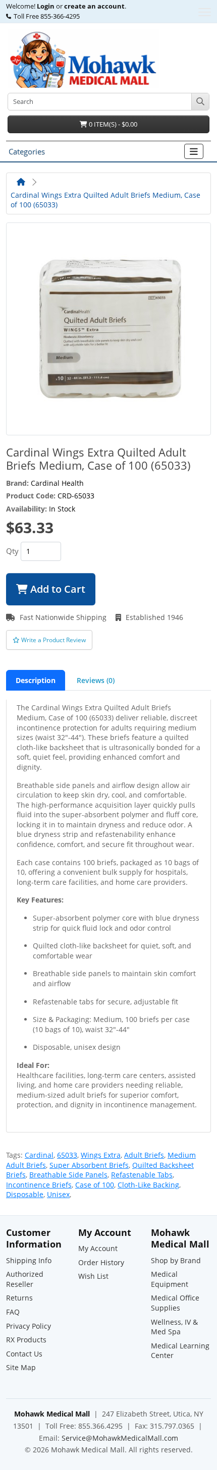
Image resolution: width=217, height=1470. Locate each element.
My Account (98, 1248)
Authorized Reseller (24, 1279)
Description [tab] (36, 680)
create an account (94, 7)
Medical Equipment (169, 1279)
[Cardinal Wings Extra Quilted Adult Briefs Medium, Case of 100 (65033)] (108, 328)
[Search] (200, 101)
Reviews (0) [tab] (96, 680)
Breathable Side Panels (68, 1174)
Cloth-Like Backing (148, 1185)
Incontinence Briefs (39, 1185)
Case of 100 (94, 1185)
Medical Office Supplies (175, 1303)
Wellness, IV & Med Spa (174, 1327)
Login (45, 7)
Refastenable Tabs (142, 1174)
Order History (101, 1262)
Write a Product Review (53, 640)
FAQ (13, 1312)
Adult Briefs (144, 1155)
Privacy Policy (28, 1326)
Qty (12, 551)
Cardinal (39, 1155)
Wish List (93, 1276)
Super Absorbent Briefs (89, 1165)
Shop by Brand (176, 1260)
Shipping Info (28, 1260)
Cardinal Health (57, 483)
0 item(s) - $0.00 (112, 124)
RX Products (26, 1339)
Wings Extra (101, 1155)
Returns (19, 1298)
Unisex (58, 1194)
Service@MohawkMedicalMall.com (120, 1438)
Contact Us (24, 1354)
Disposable (24, 1194)
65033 (67, 1155)
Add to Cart (56, 589)
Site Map (21, 1367)
